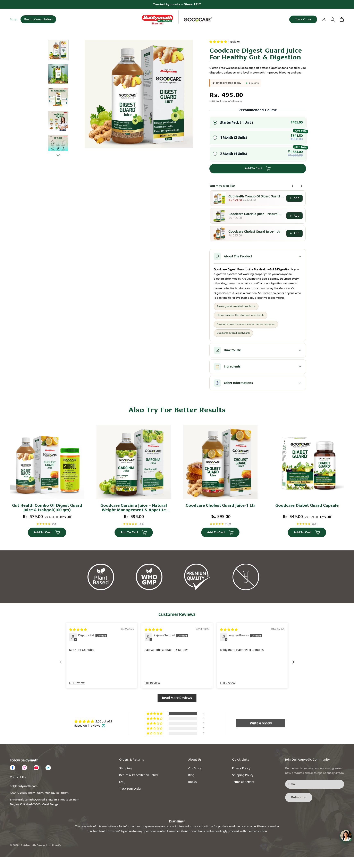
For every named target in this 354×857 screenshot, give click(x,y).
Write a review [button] (261, 723)
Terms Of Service (243, 782)
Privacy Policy (241, 768)
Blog (191, 775)
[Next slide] (293, 662)
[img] (78, 629)
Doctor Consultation (38, 19)
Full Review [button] (77, 683)
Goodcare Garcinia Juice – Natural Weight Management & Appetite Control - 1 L (256, 214)
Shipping (125, 768)
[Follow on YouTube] (36, 767)
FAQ (122, 782)
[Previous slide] (60, 662)
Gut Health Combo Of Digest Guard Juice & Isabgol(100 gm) (256, 196)
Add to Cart (43, 532)
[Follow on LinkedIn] (48, 767)
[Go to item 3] (58, 97)
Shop (13, 19)
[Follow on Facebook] (12, 767)
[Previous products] (292, 186)
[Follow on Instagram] (24, 767)
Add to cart (253, 168)
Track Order (303, 19)
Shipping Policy (242, 775)
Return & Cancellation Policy (138, 775)
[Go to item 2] (58, 73)
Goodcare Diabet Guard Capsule (307, 505)
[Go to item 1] (58, 50)
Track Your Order (130, 788)
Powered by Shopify (48, 845)
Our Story (194, 768)
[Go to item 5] (58, 145)
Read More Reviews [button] (177, 698)
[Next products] (301, 186)
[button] (218, 41)
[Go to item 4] (58, 121)
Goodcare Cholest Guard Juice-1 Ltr (254, 231)
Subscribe (298, 797)
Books (192, 782)
